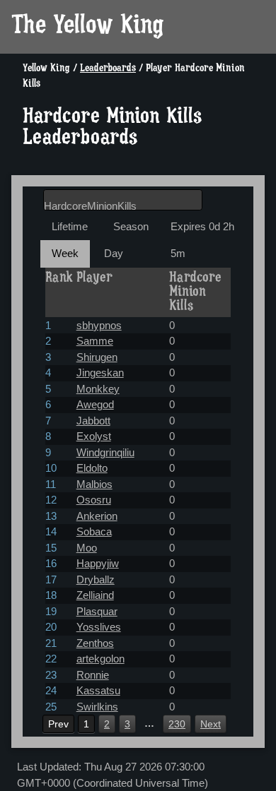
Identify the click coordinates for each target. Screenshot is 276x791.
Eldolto (92, 468)
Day (113, 253)
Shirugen (96, 357)
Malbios (94, 484)
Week (65, 253)
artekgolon (100, 659)
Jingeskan (100, 373)
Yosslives (98, 627)
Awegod (95, 404)
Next (210, 724)
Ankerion (96, 516)
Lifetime (70, 226)
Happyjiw (97, 563)
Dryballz (95, 579)
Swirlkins (97, 707)
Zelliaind (95, 595)
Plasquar (96, 611)
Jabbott (93, 421)
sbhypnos (99, 325)
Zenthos (95, 643)
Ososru (93, 500)
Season (131, 226)
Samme (94, 341)
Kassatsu (98, 690)
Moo (86, 548)
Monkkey (98, 389)
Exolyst (93, 436)
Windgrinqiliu (105, 452)
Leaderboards (108, 69)
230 (176, 724)
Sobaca (94, 531)
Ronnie (92, 675)
